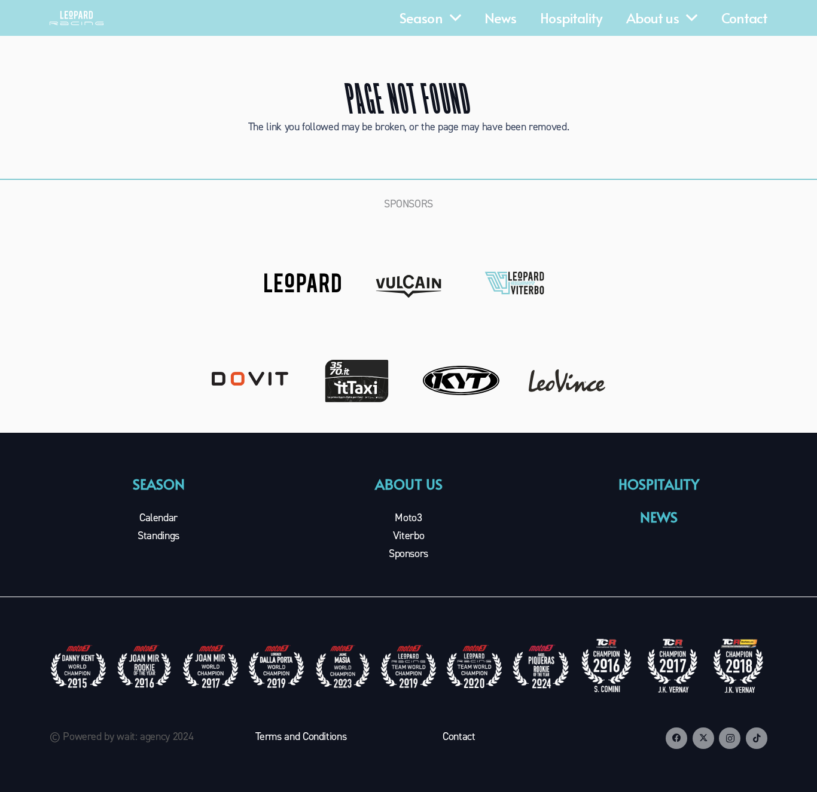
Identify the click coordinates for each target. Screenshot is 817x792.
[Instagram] (729, 738)
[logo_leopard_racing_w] (76, 18)
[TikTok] (756, 738)
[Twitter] (703, 738)
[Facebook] (676, 738)
